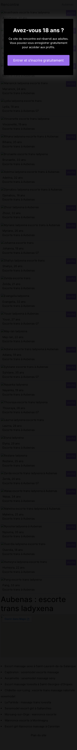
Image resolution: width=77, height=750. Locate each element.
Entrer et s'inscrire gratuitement (38, 60)
